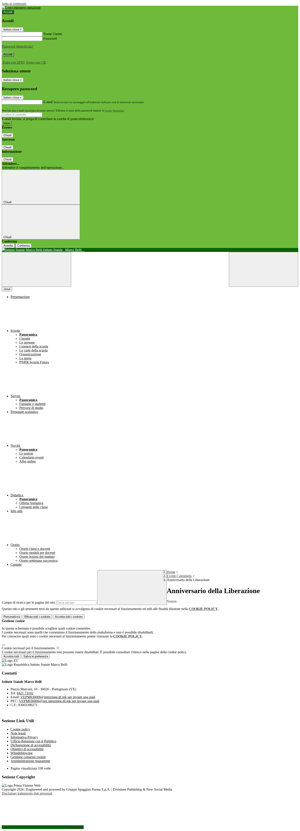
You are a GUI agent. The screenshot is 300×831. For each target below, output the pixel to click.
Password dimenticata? (17, 46)
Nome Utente (52, 34)
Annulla (8, 245)
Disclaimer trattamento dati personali (27, 793)
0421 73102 (25, 693)
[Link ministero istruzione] (21, 7)
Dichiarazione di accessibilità (31, 745)
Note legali (18, 733)
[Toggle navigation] (36, 269)
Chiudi (7, 135)
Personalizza (12, 616)
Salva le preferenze (35, 656)
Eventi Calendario (179, 576)
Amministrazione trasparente (30, 761)
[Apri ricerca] (263, 269)
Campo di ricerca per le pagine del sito (28, 602)
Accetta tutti (69, 616)
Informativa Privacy (24, 737)
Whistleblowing (22, 753)
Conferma (23, 245)
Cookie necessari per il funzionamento (29, 648)
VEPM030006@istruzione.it (57, 697)
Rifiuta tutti (37, 616)
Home (171, 572)
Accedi (8, 12)
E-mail (47, 102)
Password (50, 38)
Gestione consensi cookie (28, 757)
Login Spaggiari (114, 110)
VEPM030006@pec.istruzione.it (59, 701)
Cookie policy (20, 729)
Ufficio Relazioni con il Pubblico (33, 741)
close (7, 289)
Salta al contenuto (14, 3)
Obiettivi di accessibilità (27, 749)
